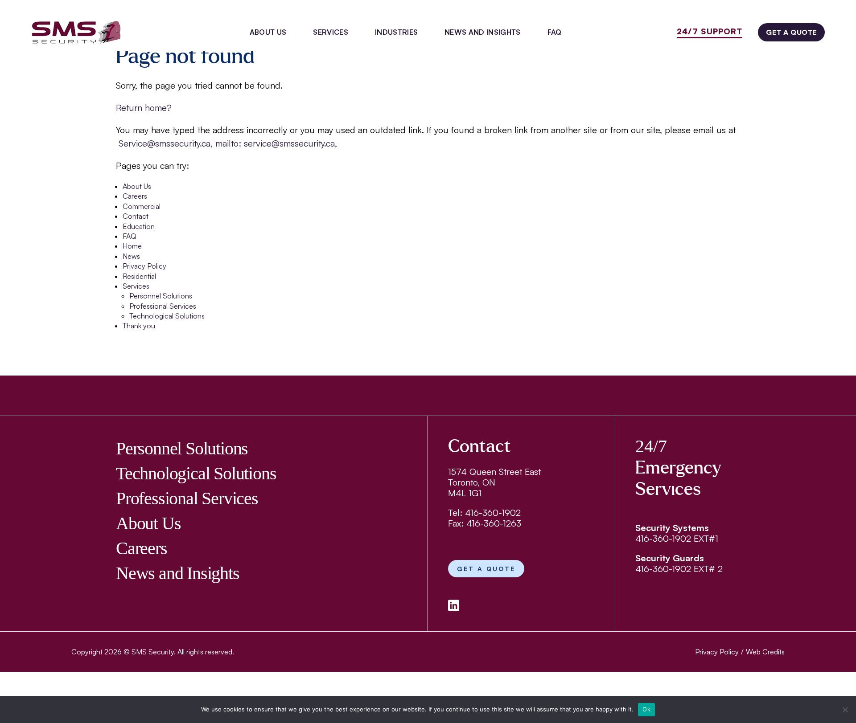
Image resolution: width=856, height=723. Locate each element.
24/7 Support (709, 31)
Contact (135, 216)
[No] (844, 709)
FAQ (554, 32)
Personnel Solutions (160, 295)
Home (132, 245)
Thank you (139, 325)
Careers (135, 196)
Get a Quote (791, 32)
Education (139, 226)
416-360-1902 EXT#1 (676, 538)
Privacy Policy (144, 265)
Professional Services (162, 306)
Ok (646, 709)
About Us (268, 32)
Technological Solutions (167, 315)
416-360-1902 (493, 512)
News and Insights (482, 32)
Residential (139, 276)
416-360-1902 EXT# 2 (679, 568)
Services (330, 32)
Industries (396, 32)
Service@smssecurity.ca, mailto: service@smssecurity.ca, (226, 143)
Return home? (144, 107)
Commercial (141, 206)
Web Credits (765, 651)
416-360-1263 (493, 523)
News (131, 256)
